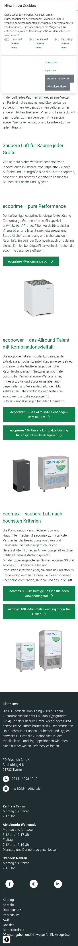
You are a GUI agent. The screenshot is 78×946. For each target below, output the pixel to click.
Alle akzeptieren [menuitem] (57, 86)
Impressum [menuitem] (50, 70)
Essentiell (16, 43)
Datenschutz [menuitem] (51, 62)
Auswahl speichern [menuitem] (59, 78)
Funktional (42, 43)
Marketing (67, 43)
